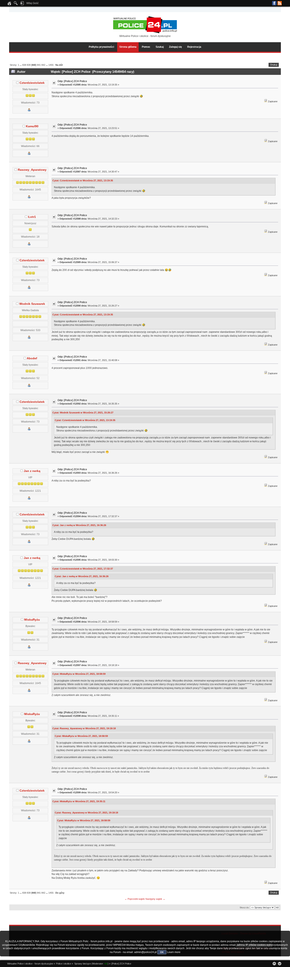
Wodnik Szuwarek (32, 303)
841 (39, 65)
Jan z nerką (32, 471)
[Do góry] (274, 963)
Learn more (173, 952)
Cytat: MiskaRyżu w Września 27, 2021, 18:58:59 (79, 674)
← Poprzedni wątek (135, 899)
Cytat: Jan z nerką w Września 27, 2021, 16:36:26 (79, 525)
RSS (279, 3)
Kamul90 (32, 126)
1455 (50, 65)
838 (24, 65)
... (21, 65)
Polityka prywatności (101, 46)
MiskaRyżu (32, 619)
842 (43, 65)
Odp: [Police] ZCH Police (72, 81)
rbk (106, 963)
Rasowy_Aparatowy (32, 169)
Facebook (274, 3)
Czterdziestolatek (32, 82)
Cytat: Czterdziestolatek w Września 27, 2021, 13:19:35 (82, 180)
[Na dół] (279, 963)
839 (29, 65)
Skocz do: (244, 907)
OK (162, 952)
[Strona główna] (9, 4)
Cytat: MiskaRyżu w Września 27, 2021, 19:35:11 (78, 801)
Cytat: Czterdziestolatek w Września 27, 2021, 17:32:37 (82, 568)
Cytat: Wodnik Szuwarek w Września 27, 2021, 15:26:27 (82, 412)
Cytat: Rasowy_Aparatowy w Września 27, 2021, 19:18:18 (84, 728)
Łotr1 (32, 216)
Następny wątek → (155, 899)
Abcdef (32, 358)
